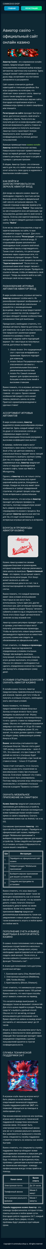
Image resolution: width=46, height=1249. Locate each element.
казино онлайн (33, 145)
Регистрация (31, 8)
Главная (11, 8)
